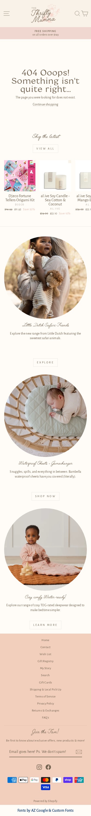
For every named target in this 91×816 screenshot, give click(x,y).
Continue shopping (45, 104)
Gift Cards (45, 682)
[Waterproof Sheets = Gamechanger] (45, 415)
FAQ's (45, 717)
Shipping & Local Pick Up (45, 689)
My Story (45, 668)
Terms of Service (45, 696)
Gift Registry (46, 661)
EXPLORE (45, 362)
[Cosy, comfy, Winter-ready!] (45, 549)
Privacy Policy (45, 703)
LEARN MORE (45, 624)
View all (45, 148)
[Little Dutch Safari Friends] (45, 277)
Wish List (45, 654)
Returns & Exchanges (45, 710)
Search (45, 675)
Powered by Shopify (45, 801)
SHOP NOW (45, 496)
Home (45, 640)
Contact (45, 647)
